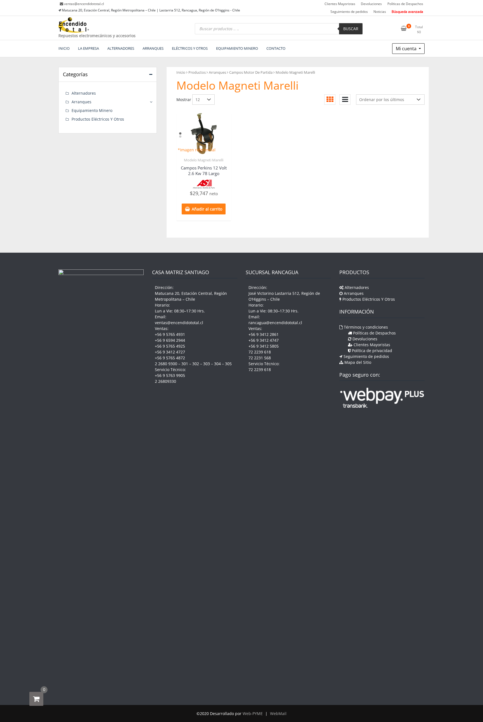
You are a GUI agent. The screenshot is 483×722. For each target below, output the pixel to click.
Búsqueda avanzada (407, 11)
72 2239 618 (259, 352)
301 (184, 363)
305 (228, 363)
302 (195, 363)
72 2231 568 (259, 357)
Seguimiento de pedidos (349, 11)
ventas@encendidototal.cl (84, 3)
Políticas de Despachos (405, 3)
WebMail (278, 713)
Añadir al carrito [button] (207, 209)
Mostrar (183, 99)
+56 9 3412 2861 (263, 334)
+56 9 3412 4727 (170, 352)
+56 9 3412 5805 (263, 346)
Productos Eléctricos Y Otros (98, 119)
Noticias (379, 11)
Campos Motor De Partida (251, 72)
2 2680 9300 (166, 363)
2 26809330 (165, 381)
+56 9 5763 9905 (170, 375)
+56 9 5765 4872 (170, 357)
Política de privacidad (371, 350)
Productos (197, 72)
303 (206, 363)
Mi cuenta (407, 49)
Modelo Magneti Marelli (203, 159)
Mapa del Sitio (357, 362)
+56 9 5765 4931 (170, 334)
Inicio (180, 72)
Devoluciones (371, 3)
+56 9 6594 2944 (170, 340)
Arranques (217, 72)
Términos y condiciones (365, 327)
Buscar (350, 28)
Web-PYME (253, 713)
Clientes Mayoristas (340, 3)
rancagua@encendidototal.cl (275, 322)
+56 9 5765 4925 (170, 346)
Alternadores (84, 93)
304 (217, 363)
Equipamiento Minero (92, 110)
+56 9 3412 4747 (263, 340)
